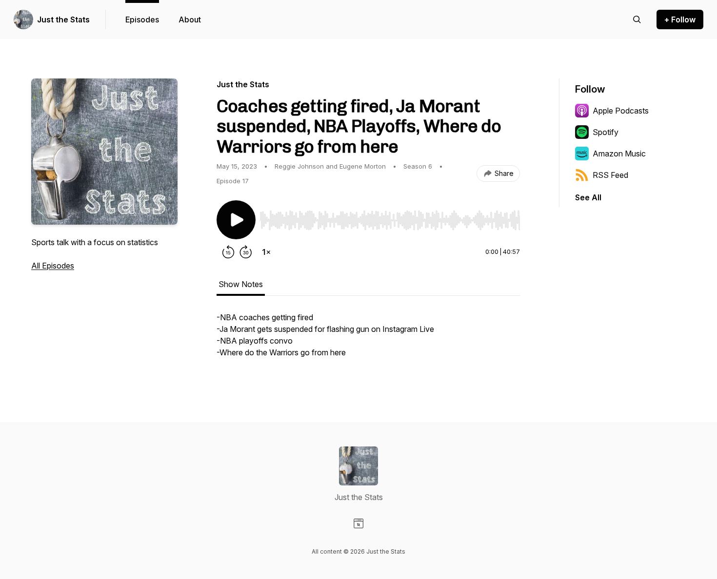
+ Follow (680, 19)
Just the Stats (63, 19)
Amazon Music (619, 153)
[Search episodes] (637, 19)
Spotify (605, 132)
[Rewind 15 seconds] (228, 252)
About (190, 19)
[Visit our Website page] (358, 523)
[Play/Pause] (236, 219)
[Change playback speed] (266, 252)
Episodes (142, 19)
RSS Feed (610, 175)
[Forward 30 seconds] (246, 252)
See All (588, 197)
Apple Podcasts (621, 111)
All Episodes (52, 265)
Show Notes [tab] (241, 284)
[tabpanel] (368, 339)
